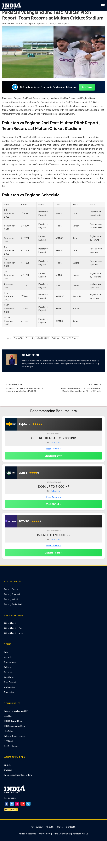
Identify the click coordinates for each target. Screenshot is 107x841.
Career (60, 827)
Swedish (8, 770)
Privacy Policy (44, 833)
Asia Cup (8, 716)
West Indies (9, 677)
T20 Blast (8, 741)
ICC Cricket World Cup (14, 726)
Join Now (87, 87)
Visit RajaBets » (54, 455)
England (29, 338)
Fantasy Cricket (11, 589)
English (7, 765)
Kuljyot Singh (30, 355)
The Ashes (8, 731)
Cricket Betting (11, 623)
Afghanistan (9, 687)
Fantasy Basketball (13, 604)
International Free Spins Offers (18, 775)
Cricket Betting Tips (13, 628)
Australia (8, 657)
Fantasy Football (12, 594)
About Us (50, 827)
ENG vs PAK (18, 338)
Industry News (37, 827)
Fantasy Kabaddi (12, 599)
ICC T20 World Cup (13, 721)
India (6, 652)
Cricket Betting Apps (13, 633)
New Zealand (10, 682)
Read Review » (53, 448)
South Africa (10, 662)
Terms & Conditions (61, 833)
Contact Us (71, 827)
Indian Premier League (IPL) (16, 711)
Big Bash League (11, 746)
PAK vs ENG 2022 (42, 338)
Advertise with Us (80, 833)
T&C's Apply (55, 442)
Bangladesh (9, 692)
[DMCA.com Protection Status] (11, 809)
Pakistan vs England (70, 338)
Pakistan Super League (14, 736)
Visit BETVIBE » (53, 552)
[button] (6, 804)
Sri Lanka (8, 672)
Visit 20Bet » (53, 504)
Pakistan (55, 338)
